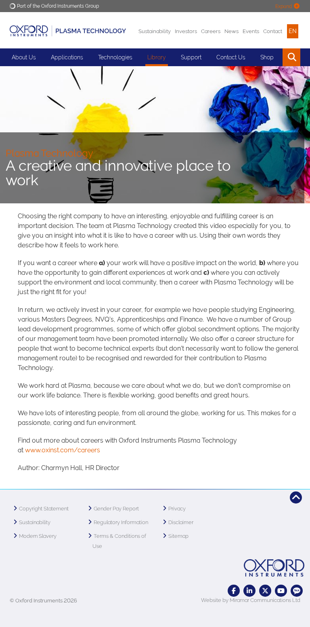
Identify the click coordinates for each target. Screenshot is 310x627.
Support (191, 57)
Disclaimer (180, 522)
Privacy (177, 509)
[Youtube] (281, 591)
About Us (24, 57)
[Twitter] (265, 591)
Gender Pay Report (116, 509)
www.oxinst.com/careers (62, 450)
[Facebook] (234, 591)
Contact (272, 31)
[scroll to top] (296, 497)
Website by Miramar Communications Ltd (250, 600)
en (293, 31)
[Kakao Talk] (297, 591)
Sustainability (154, 31)
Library (156, 57)
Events (251, 31)
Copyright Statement (44, 509)
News (231, 31)
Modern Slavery (38, 536)
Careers (210, 31)
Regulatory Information (121, 522)
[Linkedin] (249, 591)
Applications (67, 57)
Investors (186, 31)
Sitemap (178, 536)
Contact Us (230, 57)
